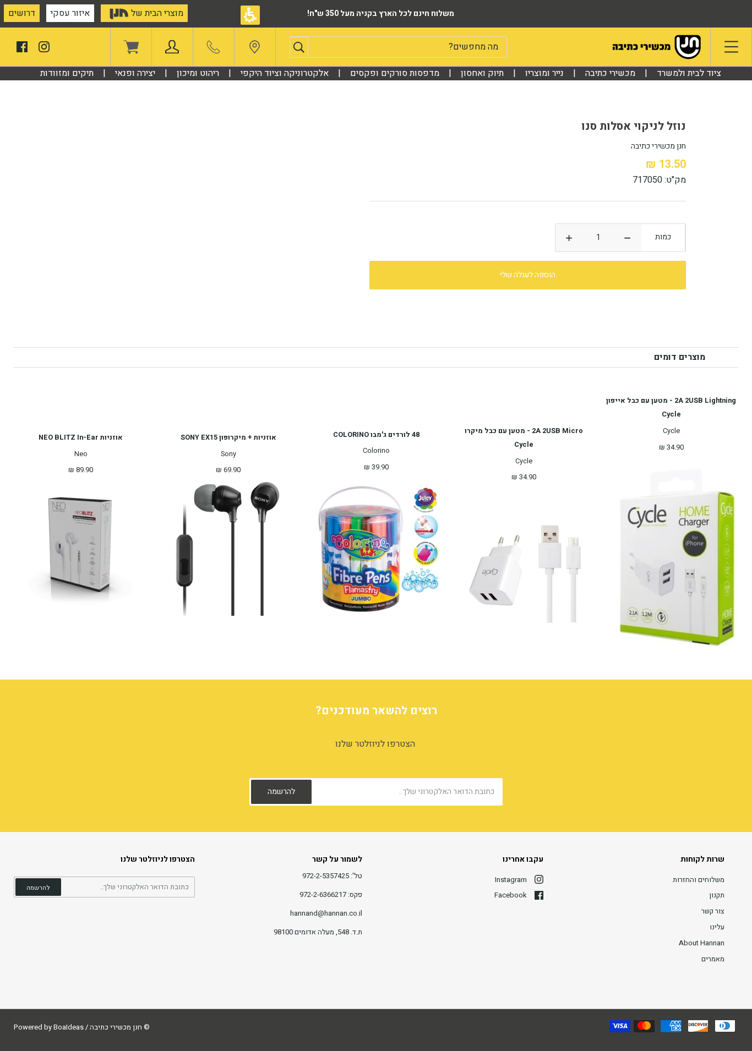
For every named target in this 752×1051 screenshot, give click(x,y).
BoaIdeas (68, 1027)
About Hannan (701, 943)
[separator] (610, 73)
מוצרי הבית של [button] (156, 13)
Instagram (511, 879)
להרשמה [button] (38, 888)
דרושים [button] (21, 13)
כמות (663, 237)
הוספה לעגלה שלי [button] (527, 275)
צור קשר (712, 911)
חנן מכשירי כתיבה (116, 1027)
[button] (299, 47)
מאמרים (712, 959)
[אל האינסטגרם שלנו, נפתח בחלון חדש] (44, 46)
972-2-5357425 (325, 876)
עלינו (717, 927)
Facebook (510, 895)
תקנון (716, 895)
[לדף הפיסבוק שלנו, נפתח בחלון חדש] (22, 46)
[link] (254, 50)
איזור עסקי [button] (70, 13)
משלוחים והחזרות (698, 879)
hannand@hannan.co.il (326, 913)
